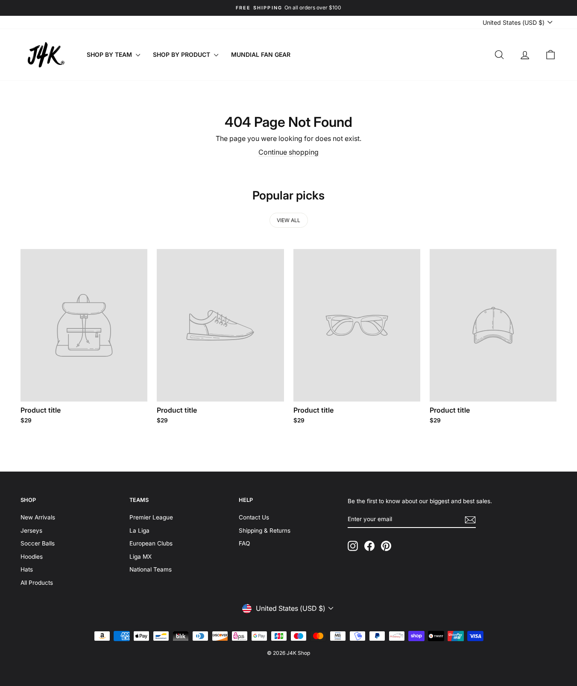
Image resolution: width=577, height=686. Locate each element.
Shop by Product (182, 54)
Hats (27, 569)
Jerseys (31, 530)
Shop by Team (110, 54)
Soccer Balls (38, 543)
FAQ (244, 543)
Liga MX (140, 556)
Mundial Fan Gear (260, 54)
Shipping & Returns (264, 530)
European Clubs (151, 543)
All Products (37, 582)
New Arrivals (38, 517)
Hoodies (32, 556)
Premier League (151, 517)
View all (288, 220)
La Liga (139, 530)
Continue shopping (288, 152)
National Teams (150, 569)
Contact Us (254, 517)
